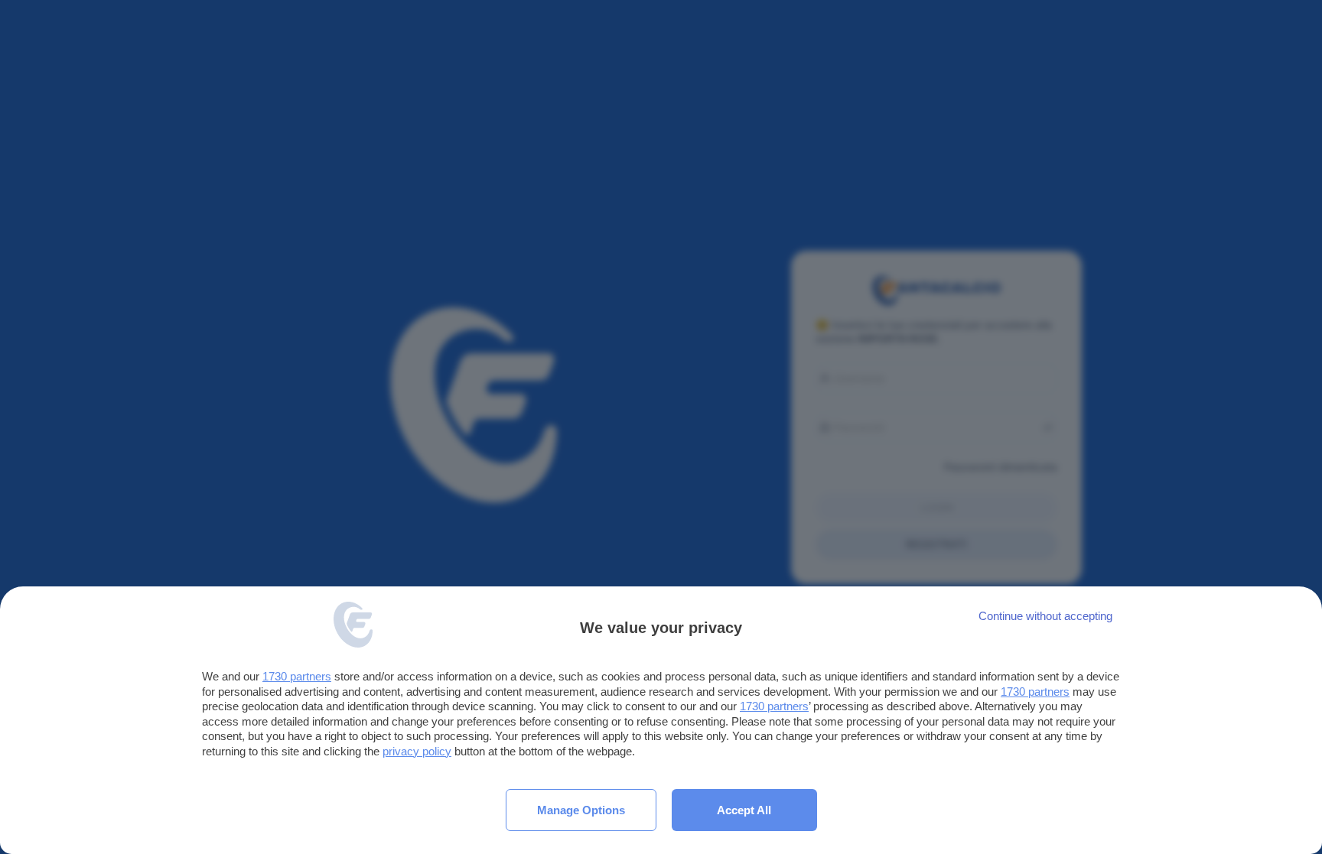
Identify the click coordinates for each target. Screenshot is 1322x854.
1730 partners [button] (296, 676)
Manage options (581, 810)
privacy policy (417, 751)
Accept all (744, 810)
